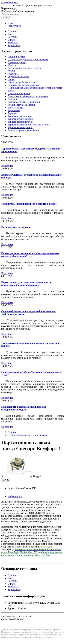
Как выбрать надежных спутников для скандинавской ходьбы (23, 408)
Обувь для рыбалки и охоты (23, 82)
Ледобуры (13, 73)
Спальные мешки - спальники (24, 102)
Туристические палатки (20, 121)
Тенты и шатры (16, 107)
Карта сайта (14, 45)
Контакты (13, 42)
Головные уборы (17, 62)
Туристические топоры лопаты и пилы (29, 124)
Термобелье (14, 110)
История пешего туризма (15, 227)
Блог (10, 34)
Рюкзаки (12, 99)
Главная (12, 31)
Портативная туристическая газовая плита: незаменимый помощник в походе (26, 283)
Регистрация (14, 26)
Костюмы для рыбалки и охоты (24, 68)
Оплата (11, 39)
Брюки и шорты (16, 56)
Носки (11, 79)
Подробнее (7, 165)
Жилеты (12, 65)
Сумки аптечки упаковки (21, 104)
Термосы (12, 113)
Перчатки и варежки (19, 93)
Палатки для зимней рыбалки (23, 85)
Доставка (13, 37)
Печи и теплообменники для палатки (28, 96)
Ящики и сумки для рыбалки (23, 130)
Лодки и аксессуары (18, 76)
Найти (5, 17)
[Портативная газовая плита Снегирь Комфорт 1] (17, 473)
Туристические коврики (20, 119)
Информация (15, 496)
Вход (10, 23)
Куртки (11, 70)
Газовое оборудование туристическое (28, 59)
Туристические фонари (20, 127)
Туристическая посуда (19, 116)
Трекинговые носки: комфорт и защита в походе (28, 203)
